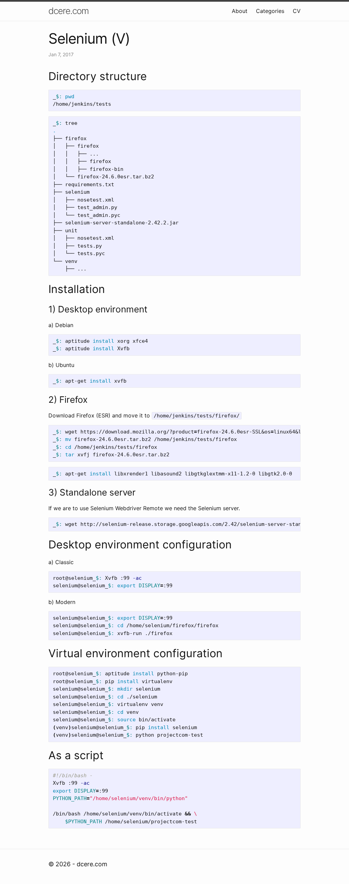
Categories (270, 11)
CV (297, 11)
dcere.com (68, 10)
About (239, 11)
